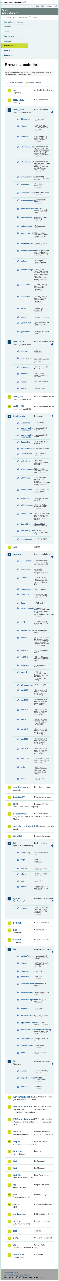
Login (38, 6)
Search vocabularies (16, 83)
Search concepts (35, 83)
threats (23, 308)
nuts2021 (24, 739)
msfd (15, 1194)
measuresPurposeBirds (27, 209)
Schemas (7, 41)
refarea (23, 874)
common (17, 554)
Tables (6, 32)
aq (14, 90)
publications (19, 1214)
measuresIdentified (27, 193)
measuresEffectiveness (27, 984)
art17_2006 (18, 342)
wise (15, 1245)
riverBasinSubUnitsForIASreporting (27, 1030)
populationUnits (27, 233)
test (15, 1231)
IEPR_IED (18, 1131)
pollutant (24, 1087)
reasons (24, 382)
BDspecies (25, 119)
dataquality (25, 442)
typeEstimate (26, 323)
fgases (16, 898)
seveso (17, 1221)
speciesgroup (26, 539)
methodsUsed (26, 226)
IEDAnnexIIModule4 (23, 1119)
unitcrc (23, 887)
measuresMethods (27, 992)
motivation (25, 461)
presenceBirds (27, 243)
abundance (25, 423)
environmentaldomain (27, 608)
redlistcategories (27, 531)
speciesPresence (27, 1038)
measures (25, 184)
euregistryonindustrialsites (23, 826)
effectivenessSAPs (27, 162)
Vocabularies (9, 46)
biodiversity (19, 416)
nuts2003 (24, 690)
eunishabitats (26, 454)
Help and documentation (13, 22)
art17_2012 (18, 396)
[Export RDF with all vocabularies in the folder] (52, 112)
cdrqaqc (24, 126)
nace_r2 (24, 672)
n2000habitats (26, 490)
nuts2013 (24, 719)
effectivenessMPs (27, 147)
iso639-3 (24, 651)
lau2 (15, 1168)
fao (14, 843)
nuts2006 (24, 700)
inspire (16, 1141)
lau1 (15, 1161)
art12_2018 (18, 109)
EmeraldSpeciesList (27, 449)
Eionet (14, 17)
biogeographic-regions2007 (27, 429)
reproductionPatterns (27, 1023)
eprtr (15, 804)
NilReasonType (27, 685)
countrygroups (27, 589)
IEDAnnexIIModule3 (23, 1106)
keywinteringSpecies (27, 177)
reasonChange (27, 270)
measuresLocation (27, 200)
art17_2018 (18, 406)
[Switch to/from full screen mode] (42, 6)
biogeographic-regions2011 (27, 436)
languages (25, 665)
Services (7, 50)
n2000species (26, 514)
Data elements (9, 36)
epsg (23, 622)
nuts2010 (24, 710)
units (23, 1053)
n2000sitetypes (27, 505)
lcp (14, 1185)
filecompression (27, 630)
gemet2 (17, 923)
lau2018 (17, 1175)
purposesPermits (27, 1015)
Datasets (7, 27)
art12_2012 (18, 100)
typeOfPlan (25, 331)
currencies (25, 594)
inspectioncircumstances (27, 1078)
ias (14, 949)
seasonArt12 (26, 285)
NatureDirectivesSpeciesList (27, 524)
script (23, 767)
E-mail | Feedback (11, 1272)
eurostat (17, 836)
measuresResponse (27, 217)
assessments (26, 561)
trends (23, 317)
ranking (24, 261)
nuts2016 (24, 729)
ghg (15, 930)
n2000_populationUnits (27, 469)
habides (17, 939)
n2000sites (25, 498)
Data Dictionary (23, 17)
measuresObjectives (27, 1000)
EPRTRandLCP (21, 814)
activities (24, 351)
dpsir (23, 603)
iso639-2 (24, 638)
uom (15, 1238)
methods (24, 374)
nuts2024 (24, 749)
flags (23, 860)
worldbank (18, 1254)
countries (25, 137)
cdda (15, 547)
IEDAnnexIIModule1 (23, 1097)
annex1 (24, 1071)
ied (14, 1061)
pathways (25, 1008)
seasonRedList (27, 297)
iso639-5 (24, 657)
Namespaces (9, 55)
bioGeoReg (25, 956)
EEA (14, 2)
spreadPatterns (27, 1046)
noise (16, 1204)
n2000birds (25, 478)
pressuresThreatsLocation (27, 251)
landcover (18, 1151)
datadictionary (20, 787)
